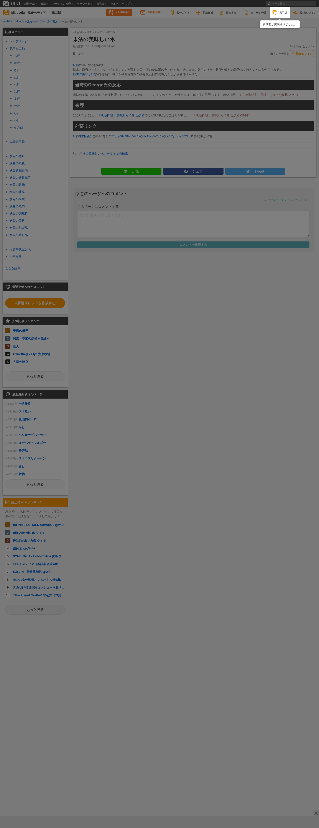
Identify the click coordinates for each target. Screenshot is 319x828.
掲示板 (283, 12)
